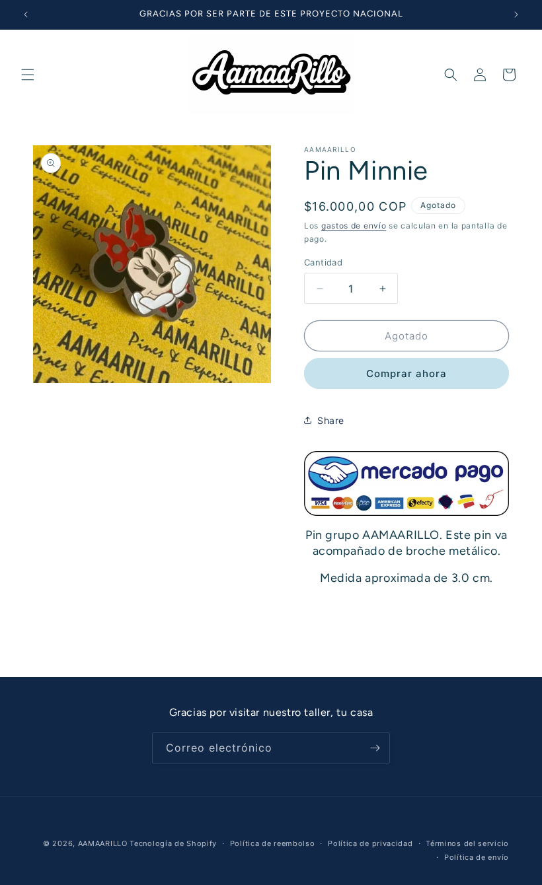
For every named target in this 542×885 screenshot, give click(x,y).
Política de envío (476, 857)
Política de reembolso (272, 843)
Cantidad (323, 262)
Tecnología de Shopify (173, 843)
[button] (27, 74)
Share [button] (330, 420)
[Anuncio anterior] (25, 14)
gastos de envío (354, 225)
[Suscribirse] (374, 747)
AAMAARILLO (103, 843)
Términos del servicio (467, 843)
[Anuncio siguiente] (516, 14)
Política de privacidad (370, 843)
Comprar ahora (406, 373)
